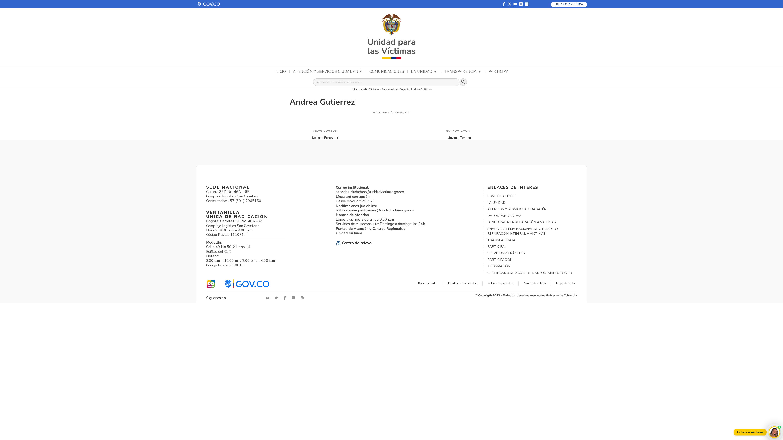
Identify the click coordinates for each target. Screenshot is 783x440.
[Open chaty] (774, 432)
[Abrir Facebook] (285, 298)
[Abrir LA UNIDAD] (435, 72)
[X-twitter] (509, 4)
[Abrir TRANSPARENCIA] (479, 72)
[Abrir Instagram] (303, 298)
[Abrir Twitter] (277, 298)
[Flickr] (527, 4)
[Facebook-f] (504, 4)
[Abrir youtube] (268, 298)
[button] (209, 4)
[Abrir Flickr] (294, 298)
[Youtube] (515, 4)
